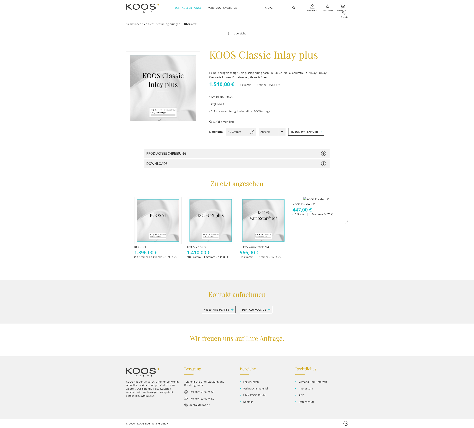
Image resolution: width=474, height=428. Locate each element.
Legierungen (251, 382)
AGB (301, 395)
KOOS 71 (140, 247)
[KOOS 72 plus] (210, 220)
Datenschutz (306, 402)
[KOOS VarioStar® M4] (263, 220)
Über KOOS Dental (254, 395)
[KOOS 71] (157, 220)
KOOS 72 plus (196, 247)
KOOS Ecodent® (304, 204)
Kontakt (248, 402)
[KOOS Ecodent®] (316, 199)
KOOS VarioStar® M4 (254, 247)
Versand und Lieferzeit (313, 382)
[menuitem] (190, 7)
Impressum (306, 388)
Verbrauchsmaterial (255, 388)
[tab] (237, 153)
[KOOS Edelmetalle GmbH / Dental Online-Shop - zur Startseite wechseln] (142, 372)
